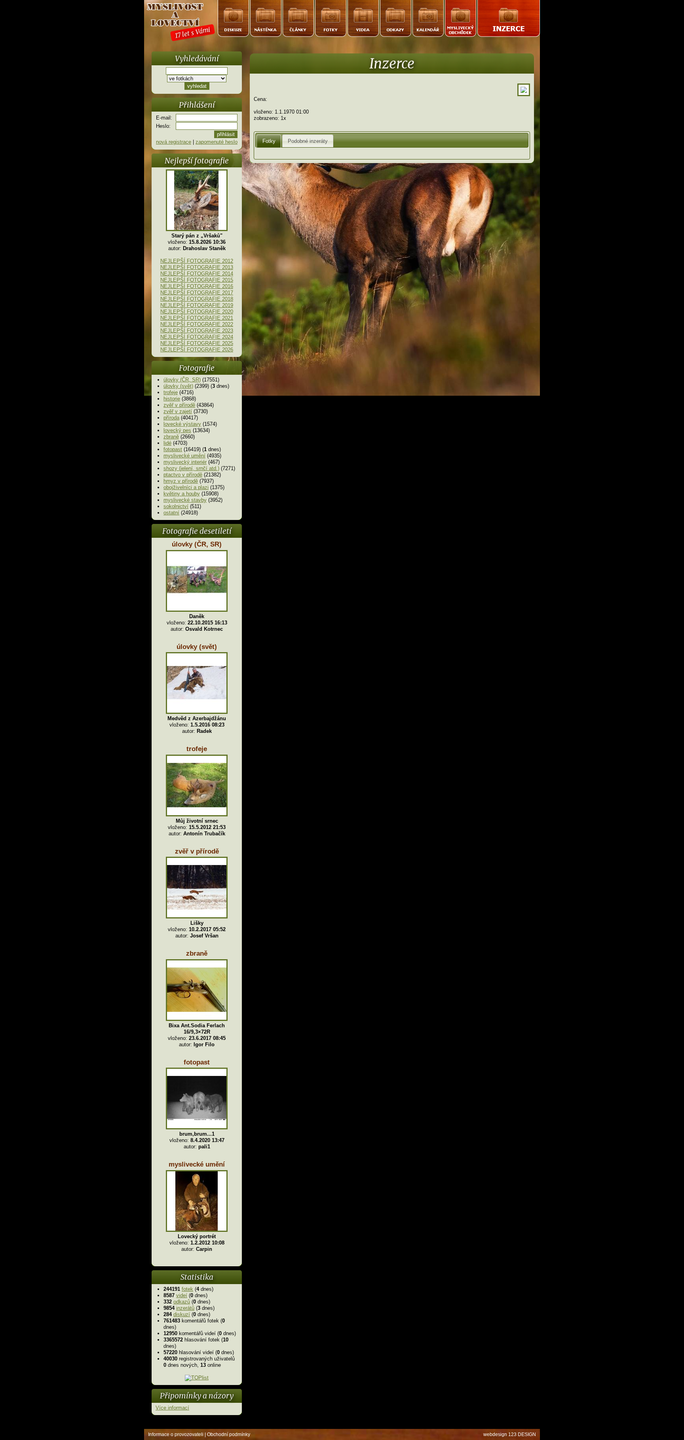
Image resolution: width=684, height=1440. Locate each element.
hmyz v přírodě (180, 481)
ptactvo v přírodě (182, 475)
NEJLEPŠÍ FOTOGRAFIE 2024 (196, 337)
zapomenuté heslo (217, 142)
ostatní (171, 513)
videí (181, 1295)
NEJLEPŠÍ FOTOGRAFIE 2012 (196, 261)
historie (171, 399)
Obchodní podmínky (228, 1434)
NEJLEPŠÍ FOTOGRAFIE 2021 (196, 318)
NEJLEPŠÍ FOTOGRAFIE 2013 (196, 267)
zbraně (171, 437)
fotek (187, 1289)
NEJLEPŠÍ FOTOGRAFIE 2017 (196, 293)
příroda (171, 418)
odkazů (181, 1302)
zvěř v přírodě (179, 405)
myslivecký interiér (185, 462)
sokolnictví (175, 506)
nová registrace (173, 142)
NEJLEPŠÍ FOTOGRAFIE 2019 (196, 305)
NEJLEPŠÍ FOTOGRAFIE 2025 (196, 343)
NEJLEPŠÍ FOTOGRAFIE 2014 (196, 274)
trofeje (170, 392)
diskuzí (181, 1314)
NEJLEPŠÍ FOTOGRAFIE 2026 (196, 350)
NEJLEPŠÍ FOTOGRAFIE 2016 (196, 286)
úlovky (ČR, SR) (182, 380)
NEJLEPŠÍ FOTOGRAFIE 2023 (196, 331)
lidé (167, 443)
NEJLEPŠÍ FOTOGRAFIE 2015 (196, 280)
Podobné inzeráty (308, 141)
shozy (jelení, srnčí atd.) (191, 468)
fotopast (172, 449)
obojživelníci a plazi (186, 487)
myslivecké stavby (185, 500)
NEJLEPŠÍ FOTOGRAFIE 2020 (196, 312)
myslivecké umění (184, 456)
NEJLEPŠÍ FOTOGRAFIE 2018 (196, 299)
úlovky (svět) (178, 386)
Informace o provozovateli (175, 1434)
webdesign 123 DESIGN (509, 1434)
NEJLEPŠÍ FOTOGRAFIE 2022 (196, 324)
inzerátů (185, 1308)
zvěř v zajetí (177, 411)
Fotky (269, 141)
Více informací (172, 1408)
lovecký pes (177, 430)
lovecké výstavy (182, 424)
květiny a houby (181, 494)
